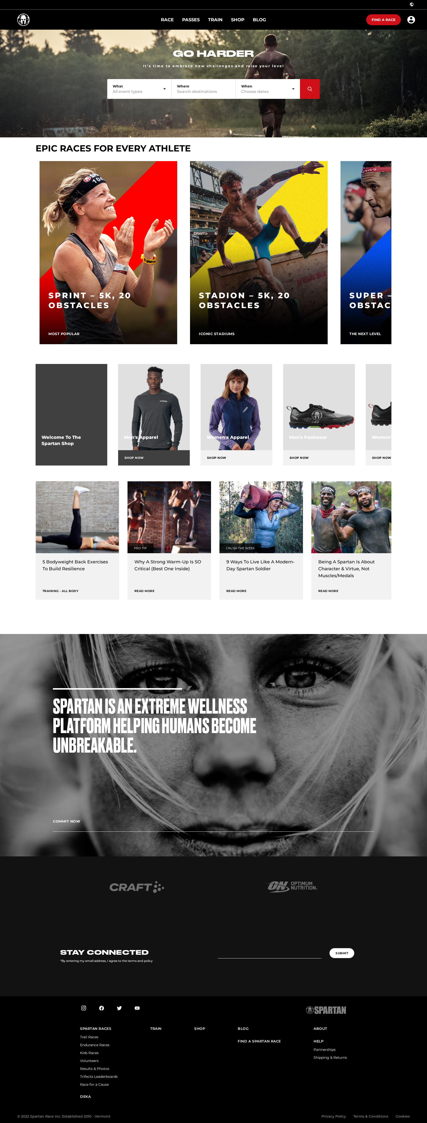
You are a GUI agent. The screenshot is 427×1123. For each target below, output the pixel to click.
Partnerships (325, 1049)
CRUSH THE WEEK (240, 548)
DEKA (85, 1097)
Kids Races (89, 1053)
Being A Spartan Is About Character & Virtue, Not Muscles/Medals (346, 568)
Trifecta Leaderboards (99, 1076)
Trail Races (89, 1037)
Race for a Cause (94, 1084)
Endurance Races (94, 1045)
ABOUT (320, 1029)
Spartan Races (95, 1029)
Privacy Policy (333, 1116)
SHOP (199, 1029)
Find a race (383, 20)
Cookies (403, 1116)
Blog (243, 1029)
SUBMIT (342, 953)
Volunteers (89, 1061)
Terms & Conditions (370, 1116)
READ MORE (144, 591)
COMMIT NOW (66, 821)
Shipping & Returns (330, 1057)
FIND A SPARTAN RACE (259, 1041)
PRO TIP (140, 548)
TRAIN (156, 1029)
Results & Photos (94, 1068)
